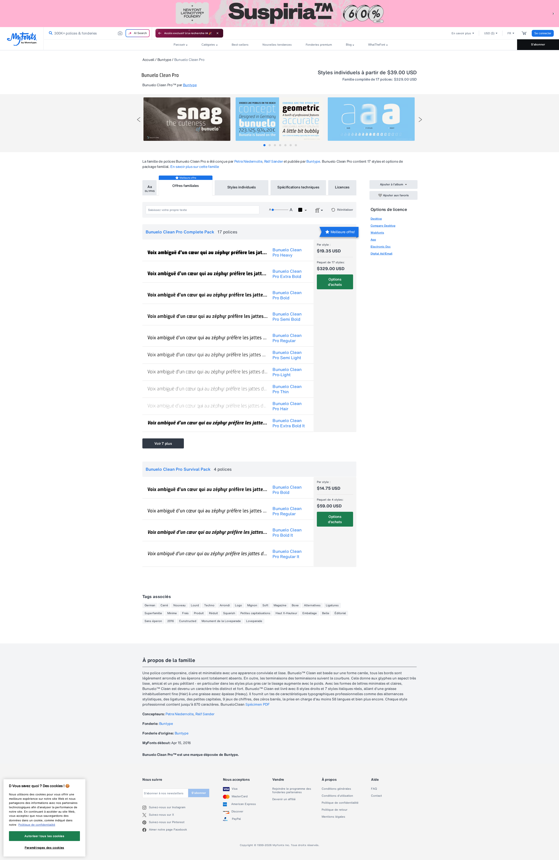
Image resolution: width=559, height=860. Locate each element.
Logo (238, 605)
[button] (553, 13)
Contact (376, 796)
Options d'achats (335, 282)
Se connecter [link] (542, 33)
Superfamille (153, 613)
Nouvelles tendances (277, 45)
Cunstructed (187, 621)
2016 (170, 621)
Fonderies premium (319, 45)
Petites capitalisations (255, 613)
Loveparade (254, 621)
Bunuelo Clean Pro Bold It (287, 532)
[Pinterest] (145, 822)
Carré (164, 605)
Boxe (295, 605)
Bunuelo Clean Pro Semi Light (287, 355)
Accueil (148, 59)
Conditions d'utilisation (337, 796)
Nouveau (179, 605)
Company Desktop (383, 226)
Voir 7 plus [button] (163, 443)
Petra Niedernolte (248, 161)
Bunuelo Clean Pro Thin (287, 389)
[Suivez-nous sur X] (145, 815)
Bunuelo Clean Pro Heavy (287, 252)
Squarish (229, 613)
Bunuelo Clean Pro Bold (287, 295)
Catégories (208, 44)
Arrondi (225, 605)
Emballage (309, 613)
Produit (199, 613)
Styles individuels (241, 187)
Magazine (280, 605)
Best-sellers (240, 45)
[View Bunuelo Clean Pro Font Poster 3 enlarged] (371, 119)
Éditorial (340, 613)
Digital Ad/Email (381, 254)
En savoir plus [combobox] (461, 33)
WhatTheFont (376, 44)
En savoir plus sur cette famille (194, 166)
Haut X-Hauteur (286, 613)
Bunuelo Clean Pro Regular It (287, 554)
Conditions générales (336, 789)
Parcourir (179, 44)
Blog (349, 44)
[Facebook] (145, 830)
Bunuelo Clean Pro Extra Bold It (289, 423)
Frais (185, 613)
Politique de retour (334, 810)
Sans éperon (153, 621)
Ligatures (332, 605)
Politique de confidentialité (340, 803)
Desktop (376, 219)
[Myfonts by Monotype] (21, 39)
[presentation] (138, 119)
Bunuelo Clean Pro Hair (287, 406)
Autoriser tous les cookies (44, 836)
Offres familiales (185, 185)
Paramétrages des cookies (44, 847)
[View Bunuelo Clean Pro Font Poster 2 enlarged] (279, 119)
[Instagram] (145, 808)
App (373, 240)
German (150, 605)
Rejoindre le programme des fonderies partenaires (291, 790)
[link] (49, 33)
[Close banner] (217, 33)
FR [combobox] (509, 33)
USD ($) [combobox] (489, 33)
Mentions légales (333, 817)
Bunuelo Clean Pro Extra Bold (287, 273)
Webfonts (377, 233)
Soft (265, 605)
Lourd (195, 605)
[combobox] (98, 33)
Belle (325, 613)
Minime (172, 613)
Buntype (164, 59)
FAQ (374, 789)
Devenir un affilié (284, 799)
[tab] (264, 145)
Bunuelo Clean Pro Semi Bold (287, 316)
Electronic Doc (381, 247)
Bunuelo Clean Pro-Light (287, 372)
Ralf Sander (273, 161)
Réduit (213, 613)
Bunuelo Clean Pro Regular (287, 338)
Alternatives (312, 605)
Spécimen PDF (257, 704)
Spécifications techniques (298, 187)
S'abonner (538, 44)
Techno (209, 605)
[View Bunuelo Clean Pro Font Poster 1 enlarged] (186, 119)
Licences (342, 187)
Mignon (252, 605)
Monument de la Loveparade (221, 621)
